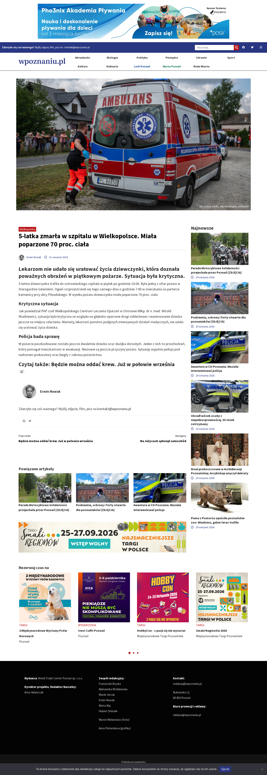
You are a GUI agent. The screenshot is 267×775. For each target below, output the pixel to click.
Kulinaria (112, 66)
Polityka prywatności (133, 762)
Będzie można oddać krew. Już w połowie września (113, 364)
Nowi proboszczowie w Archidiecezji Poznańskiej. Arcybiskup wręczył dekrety (219, 471)
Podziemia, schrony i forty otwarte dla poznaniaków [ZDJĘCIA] (218, 319)
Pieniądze (172, 57)
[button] (129, 653)
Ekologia (112, 57)
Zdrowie (201, 57)
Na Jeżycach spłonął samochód (163, 438)
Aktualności (82, 57)
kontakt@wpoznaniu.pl (77, 47)
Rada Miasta (202, 66)
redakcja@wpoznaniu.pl (187, 684)
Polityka (142, 57)
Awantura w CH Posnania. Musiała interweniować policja (214, 369)
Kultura (83, 66)
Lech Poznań (142, 66)
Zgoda (225, 769)
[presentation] (22, 613)
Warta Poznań (172, 66)
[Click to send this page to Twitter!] (30, 421)
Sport (231, 57)
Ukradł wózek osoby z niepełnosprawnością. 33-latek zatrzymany (212, 420)
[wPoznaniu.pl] (42, 61)
